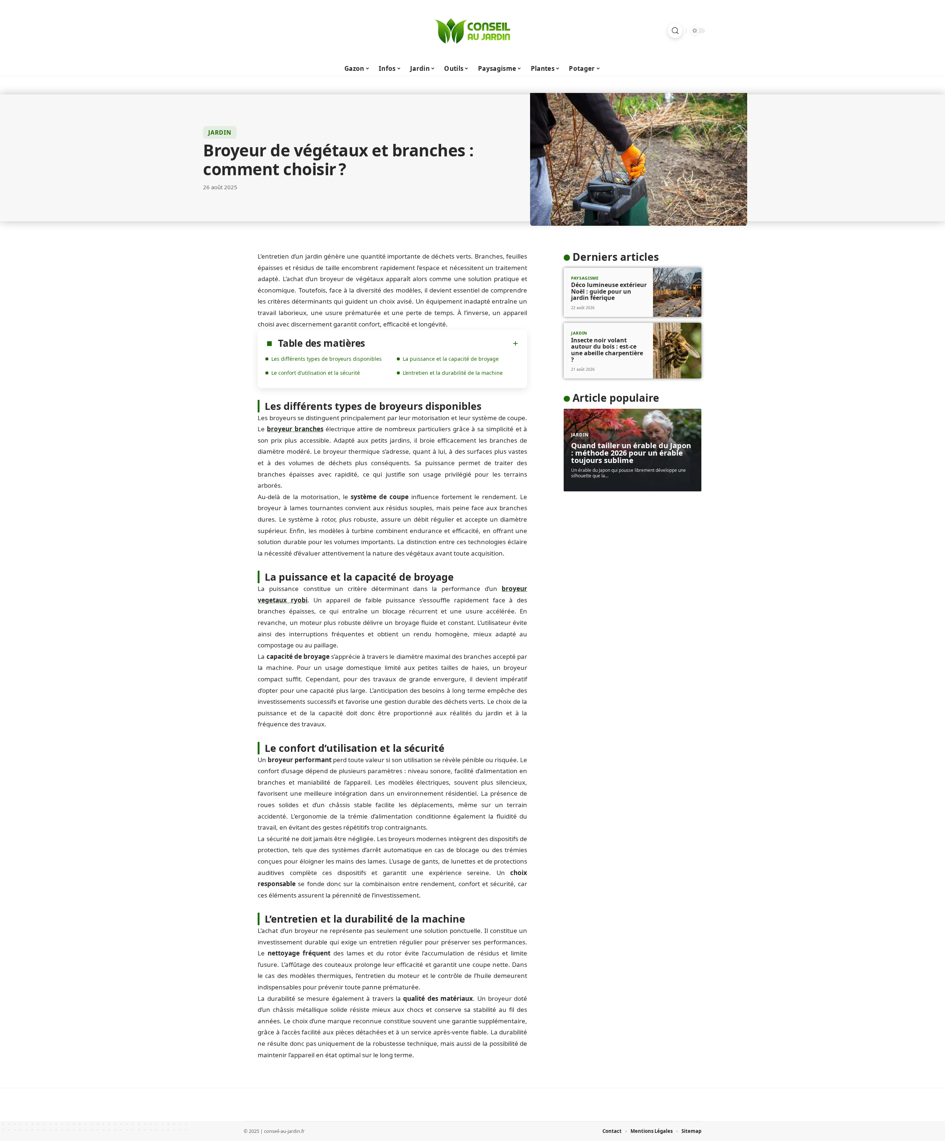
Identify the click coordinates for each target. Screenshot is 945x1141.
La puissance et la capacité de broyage (451, 358)
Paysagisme (585, 278)
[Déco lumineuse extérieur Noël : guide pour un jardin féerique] (677, 292)
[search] (675, 30)
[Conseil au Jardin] (472, 30)
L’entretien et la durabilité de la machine (453, 372)
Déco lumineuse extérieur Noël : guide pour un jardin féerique (609, 291)
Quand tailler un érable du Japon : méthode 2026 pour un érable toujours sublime (631, 452)
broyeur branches (295, 429)
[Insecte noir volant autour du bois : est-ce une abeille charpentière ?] (677, 350)
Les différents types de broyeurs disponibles (326, 358)
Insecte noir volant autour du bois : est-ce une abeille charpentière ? (607, 350)
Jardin (219, 132)
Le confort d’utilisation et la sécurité (315, 372)
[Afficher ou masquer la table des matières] (441, 343)
